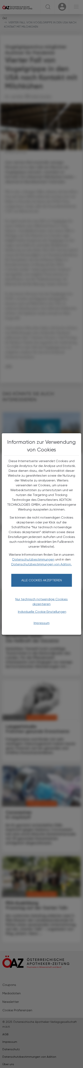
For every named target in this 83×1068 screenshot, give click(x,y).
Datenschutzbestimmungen (33, 559)
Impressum (42, 623)
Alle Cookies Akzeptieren (41, 580)
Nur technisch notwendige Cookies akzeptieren (41, 601)
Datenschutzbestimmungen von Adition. (41, 564)
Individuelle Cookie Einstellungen (42, 612)
